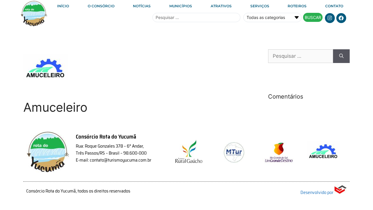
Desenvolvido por (317, 192)
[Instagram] (330, 18)
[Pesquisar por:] (300, 56)
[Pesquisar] (341, 56)
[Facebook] (341, 18)
